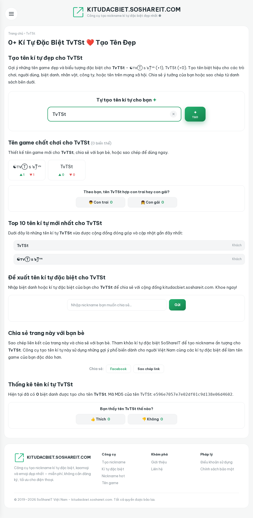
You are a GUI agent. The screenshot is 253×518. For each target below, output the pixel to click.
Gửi (177, 305)
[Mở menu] (11, 13)
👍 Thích (100, 419)
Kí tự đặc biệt (113, 469)
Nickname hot (113, 476)
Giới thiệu (159, 462)
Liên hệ (157, 469)
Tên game (110, 483)
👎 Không (152, 419)
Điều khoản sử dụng (216, 462)
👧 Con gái (152, 202)
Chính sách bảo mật (217, 469)
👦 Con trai (101, 202)
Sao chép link (149, 369)
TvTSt (66, 166)
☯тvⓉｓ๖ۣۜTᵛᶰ (27, 166)
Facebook (118, 369)
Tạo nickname (114, 462)
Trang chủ (15, 33)
